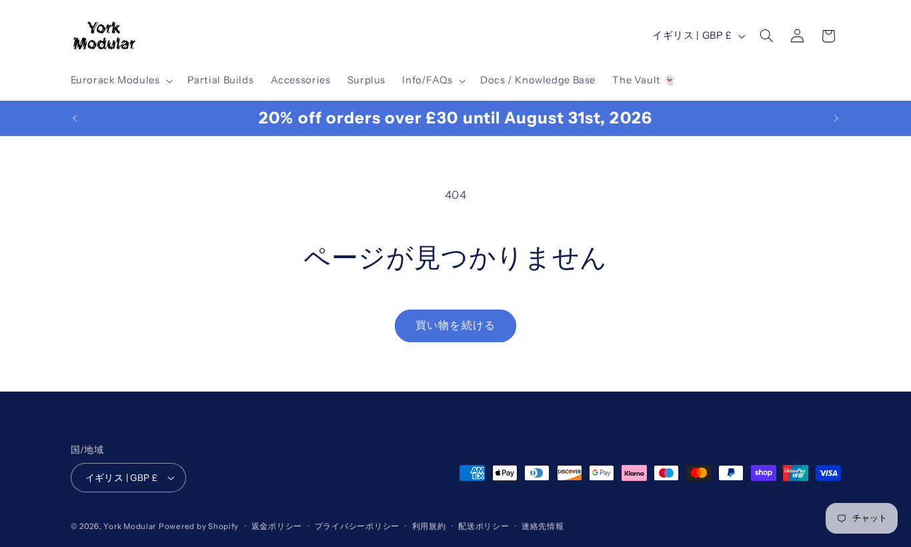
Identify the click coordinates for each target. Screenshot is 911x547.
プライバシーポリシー (357, 526)
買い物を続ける (455, 325)
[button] (120, 80)
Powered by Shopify (199, 526)
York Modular (129, 526)
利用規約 (429, 526)
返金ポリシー (276, 526)
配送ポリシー (483, 526)
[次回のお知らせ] (836, 118)
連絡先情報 (543, 526)
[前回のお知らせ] (74, 118)
